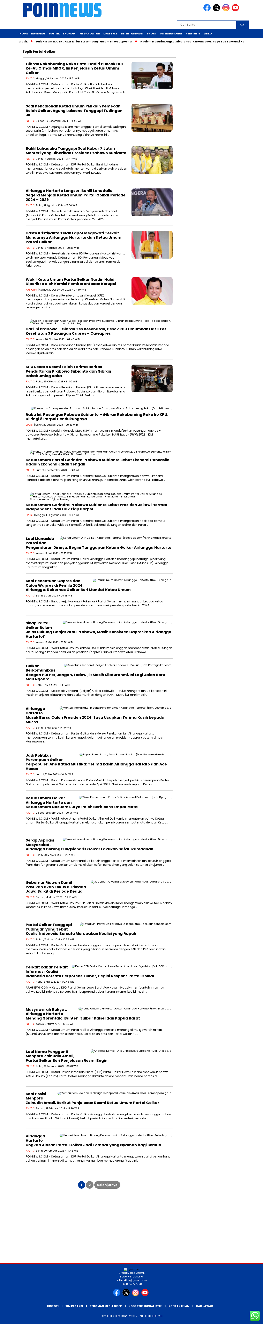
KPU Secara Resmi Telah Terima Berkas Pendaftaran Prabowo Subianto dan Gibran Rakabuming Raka (68, 371)
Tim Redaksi (74, 1306)
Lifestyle (110, 33)
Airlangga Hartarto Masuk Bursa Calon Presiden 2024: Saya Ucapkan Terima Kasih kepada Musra (95, 715)
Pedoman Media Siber (106, 1306)
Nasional (38, 33)
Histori (53, 1306)
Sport (152, 33)
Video (207, 33)
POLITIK (30, 78)
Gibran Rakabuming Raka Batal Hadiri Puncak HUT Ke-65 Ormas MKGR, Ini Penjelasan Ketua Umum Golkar (75, 68)
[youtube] (236, 10)
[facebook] (207, 10)
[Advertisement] (131, 1230)
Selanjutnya (107, 1185)
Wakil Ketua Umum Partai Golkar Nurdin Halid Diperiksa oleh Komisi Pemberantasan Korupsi (71, 281)
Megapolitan (90, 33)
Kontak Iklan (178, 1306)
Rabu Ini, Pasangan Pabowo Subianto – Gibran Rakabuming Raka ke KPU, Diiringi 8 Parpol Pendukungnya (97, 417)
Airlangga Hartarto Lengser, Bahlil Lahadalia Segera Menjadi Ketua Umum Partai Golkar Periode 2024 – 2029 (76, 195)
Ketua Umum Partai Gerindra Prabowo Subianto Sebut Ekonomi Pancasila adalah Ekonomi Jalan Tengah (98, 462)
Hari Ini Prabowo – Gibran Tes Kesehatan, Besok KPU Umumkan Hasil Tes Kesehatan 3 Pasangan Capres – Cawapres (96, 331)
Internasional (171, 33)
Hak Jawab (204, 1306)
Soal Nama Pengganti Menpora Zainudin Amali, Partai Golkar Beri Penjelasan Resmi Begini (67, 1056)
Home (24, 33)
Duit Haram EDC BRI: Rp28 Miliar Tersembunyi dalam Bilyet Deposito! (66, 41)
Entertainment (132, 33)
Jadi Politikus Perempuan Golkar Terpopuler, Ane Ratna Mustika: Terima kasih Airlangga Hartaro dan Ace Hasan (96, 762)
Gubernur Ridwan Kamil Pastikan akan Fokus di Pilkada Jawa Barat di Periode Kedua (56, 887)
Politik (54, 33)
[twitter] (217, 10)
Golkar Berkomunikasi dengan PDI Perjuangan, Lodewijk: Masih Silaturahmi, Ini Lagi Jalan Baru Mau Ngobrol (95, 672)
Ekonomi (69, 33)
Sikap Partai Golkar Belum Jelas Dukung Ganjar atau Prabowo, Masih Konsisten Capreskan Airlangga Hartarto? (98, 629)
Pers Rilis (193, 33)
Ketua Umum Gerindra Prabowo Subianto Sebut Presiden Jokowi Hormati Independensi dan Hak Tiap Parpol (97, 507)
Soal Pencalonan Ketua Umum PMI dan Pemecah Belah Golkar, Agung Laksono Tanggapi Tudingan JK (74, 110)
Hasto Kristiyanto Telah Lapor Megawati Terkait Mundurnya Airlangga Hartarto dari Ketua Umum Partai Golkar (73, 237)
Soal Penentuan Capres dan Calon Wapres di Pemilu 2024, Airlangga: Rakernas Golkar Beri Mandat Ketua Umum (78, 585)
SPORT (29, 425)
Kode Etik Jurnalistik (145, 1306)
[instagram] (226, 10)
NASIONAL (31, 289)
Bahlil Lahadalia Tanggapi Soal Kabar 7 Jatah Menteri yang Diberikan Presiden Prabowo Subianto (76, 150)
